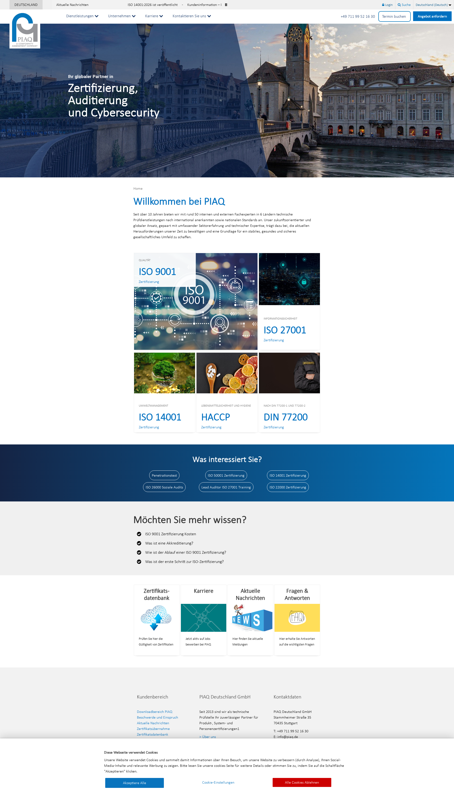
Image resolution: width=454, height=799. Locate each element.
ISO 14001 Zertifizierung (288, 475)
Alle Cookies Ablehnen (302, 782)
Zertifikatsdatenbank (152, 734)
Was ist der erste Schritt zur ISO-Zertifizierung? (184, 561)
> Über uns (207, 736)
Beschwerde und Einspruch (157, 717)
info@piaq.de (287, 736)
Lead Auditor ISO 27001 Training (226, 487)
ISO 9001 (157, 271)
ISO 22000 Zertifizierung (288, 487)
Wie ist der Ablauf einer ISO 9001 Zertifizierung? (185, 552)
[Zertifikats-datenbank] (156, 617)
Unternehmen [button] (120, 15)
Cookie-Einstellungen (218, 782)
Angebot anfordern (432, 16)
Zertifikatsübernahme (153, 728)
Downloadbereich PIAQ (154, 711)
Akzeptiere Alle (134, 783)
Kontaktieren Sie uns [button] (190, 15)
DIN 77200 (286, 416)
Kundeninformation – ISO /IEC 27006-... (168, 4)
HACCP (215, 416)
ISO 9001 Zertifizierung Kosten (170, 533)
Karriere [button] (152, 15)
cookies (219, 765)
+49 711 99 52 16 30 (358, 16)
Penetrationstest (164, 475)
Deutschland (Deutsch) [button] (432, 5)
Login (388, 5)
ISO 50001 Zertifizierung (226, 475)
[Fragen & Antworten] (297, 617)
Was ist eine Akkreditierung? (169, 543)
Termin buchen (394, 16)
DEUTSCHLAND (26, 4)
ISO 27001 (285, 329)
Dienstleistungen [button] (80, 15)
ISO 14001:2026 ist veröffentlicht (103, 4)
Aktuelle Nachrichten (72, 4)
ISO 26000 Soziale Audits (164, 487)
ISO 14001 (160, 416)
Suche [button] (406, 4)
